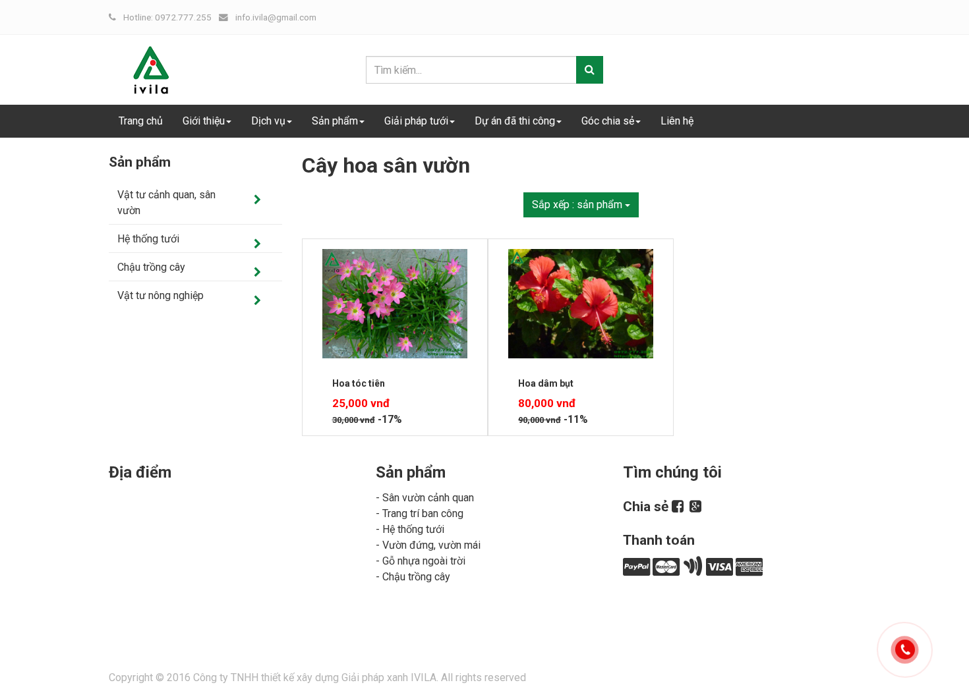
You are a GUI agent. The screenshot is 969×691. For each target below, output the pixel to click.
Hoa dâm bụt (545, 383)
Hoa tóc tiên (358, 383)
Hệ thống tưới (148, 239)
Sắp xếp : (577, 204)
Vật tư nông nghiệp (160, 295)
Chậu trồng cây (151, 267)
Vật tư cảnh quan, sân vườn (166, 202)
